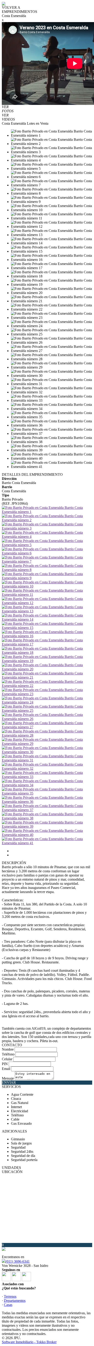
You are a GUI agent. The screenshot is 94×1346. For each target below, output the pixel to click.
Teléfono (8, 1054)
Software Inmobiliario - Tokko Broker (29, 1342)
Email (6, 1069)
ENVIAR (9, 1082)
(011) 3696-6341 (17, 1261)
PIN (5, 1064)
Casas (8, 1305)
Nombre (8, 1049)
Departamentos (15, 1301)
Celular (7, 1059)
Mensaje (8, 1078)
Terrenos (10, 1296)
